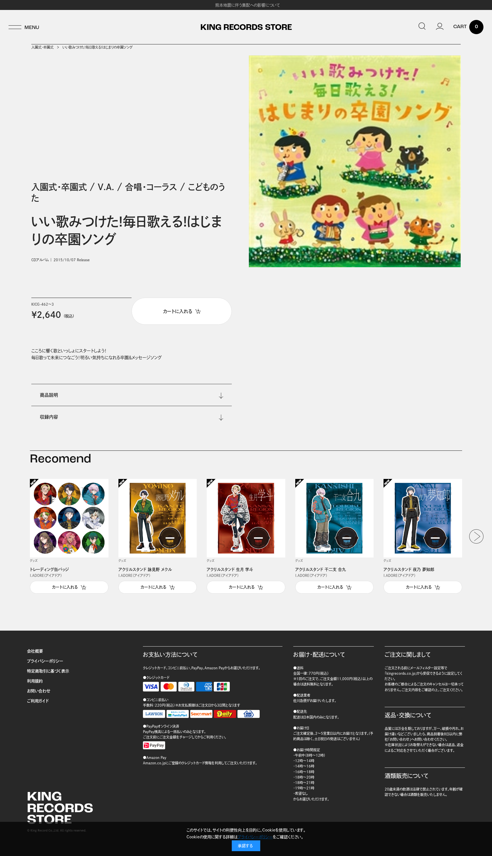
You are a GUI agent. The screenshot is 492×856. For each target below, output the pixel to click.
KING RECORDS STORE (246, 28)
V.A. (106, 187)
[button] (476, 536)
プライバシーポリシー (45, 661)
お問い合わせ (38, 691)
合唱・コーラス (151, 187)
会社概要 (35, 651)
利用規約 (35, 681)
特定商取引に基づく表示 (48, 671)
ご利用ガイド (38, 701)
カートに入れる (65, 587)
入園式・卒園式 (42, 47)
